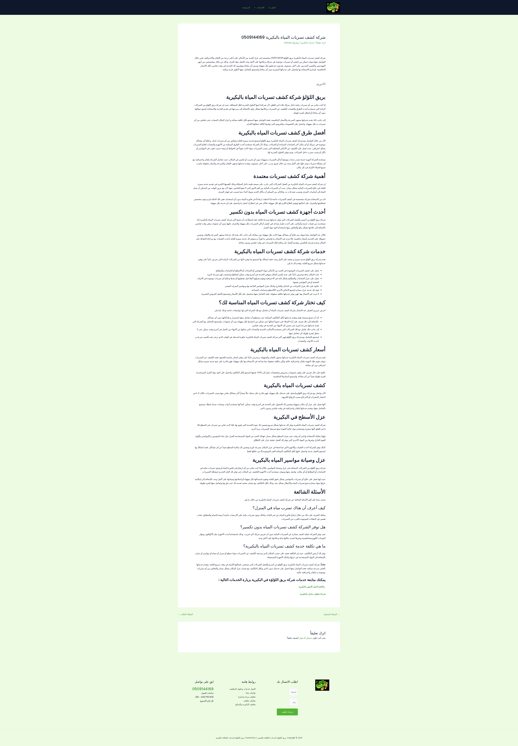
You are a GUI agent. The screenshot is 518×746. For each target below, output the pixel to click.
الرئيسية (246, 7)
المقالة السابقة (332, 614)
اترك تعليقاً (321, 42)
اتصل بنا (272, 7)
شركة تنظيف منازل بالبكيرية (312, 593)
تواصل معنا (251, 692)
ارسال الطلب (287, 712)
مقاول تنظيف (249, 700)
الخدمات (260, 7)
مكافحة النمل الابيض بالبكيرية (312, 586)
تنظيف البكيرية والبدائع (246, 704)
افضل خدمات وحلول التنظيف (242, 688)
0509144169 (203, 689)
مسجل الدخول (305, 637)
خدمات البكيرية (307, 42)
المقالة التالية (185, 614)
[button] (255, 7)
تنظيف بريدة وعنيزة (247, 696)
